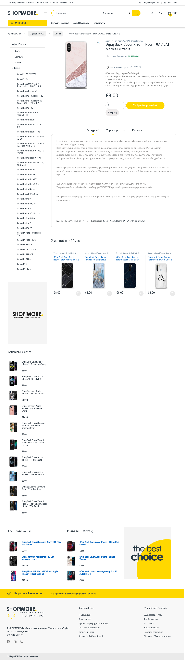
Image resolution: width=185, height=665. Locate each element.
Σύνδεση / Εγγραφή (60, 23)
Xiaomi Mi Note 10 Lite (26, 240)
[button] (98, 43)
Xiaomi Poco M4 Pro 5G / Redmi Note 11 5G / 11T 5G (29, 85)
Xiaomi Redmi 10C (25, 108)
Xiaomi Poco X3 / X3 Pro (27, 194)
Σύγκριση (137, 67)
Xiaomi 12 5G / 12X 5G (26, 74)
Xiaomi (57, 34)
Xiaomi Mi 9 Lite (24, 259)
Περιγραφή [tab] (92, 130)
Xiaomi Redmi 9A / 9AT (121, 41)
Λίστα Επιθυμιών (151, 627)
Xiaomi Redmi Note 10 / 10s (29, 158)
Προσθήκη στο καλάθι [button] (76, 293)
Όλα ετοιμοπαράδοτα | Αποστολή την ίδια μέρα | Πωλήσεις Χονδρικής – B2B (40, 3)
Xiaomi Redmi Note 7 (26, 189)
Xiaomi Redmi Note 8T (27, 179)
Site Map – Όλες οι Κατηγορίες (158, 636)
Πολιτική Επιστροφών (89, 627)
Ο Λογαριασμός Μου (150, 3)
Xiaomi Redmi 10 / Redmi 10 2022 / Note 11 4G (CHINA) (29, 102)
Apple (17, 51)
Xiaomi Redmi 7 (24, 223)
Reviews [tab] (137, 130)
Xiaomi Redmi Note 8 (68, 253)
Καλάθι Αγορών (151, 619)
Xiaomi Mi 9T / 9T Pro (26, 249)
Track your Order (86, 632)
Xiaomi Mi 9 (22, 264)
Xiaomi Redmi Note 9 (26, 170)
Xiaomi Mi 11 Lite (24, 245)
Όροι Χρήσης (85, 619)
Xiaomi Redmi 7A (24, 228)
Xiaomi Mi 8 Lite (24, 269)
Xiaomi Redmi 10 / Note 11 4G (30, 96)
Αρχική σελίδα (14, 34)
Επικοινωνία (172, 3)
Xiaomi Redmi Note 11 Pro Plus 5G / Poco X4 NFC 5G (30, 144)
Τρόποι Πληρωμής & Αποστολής (94, 623)
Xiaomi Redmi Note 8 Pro (28, 184)
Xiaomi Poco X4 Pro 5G (27, 91)
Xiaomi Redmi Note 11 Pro (28, 132)
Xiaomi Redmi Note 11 (26, 120)
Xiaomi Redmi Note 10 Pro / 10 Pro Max (30, 152)
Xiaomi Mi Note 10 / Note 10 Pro (29, 234)
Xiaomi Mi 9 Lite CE (25, 254)
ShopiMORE (14, 656)
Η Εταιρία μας (85, 615)
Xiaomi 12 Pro (23, 79)
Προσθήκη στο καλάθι (147, 105)
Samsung (19, 57)
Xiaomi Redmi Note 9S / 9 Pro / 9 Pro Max (30, 163)
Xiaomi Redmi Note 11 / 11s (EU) (29, 126)
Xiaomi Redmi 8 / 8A (26, 218)
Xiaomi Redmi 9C (24, 208)
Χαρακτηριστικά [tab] (115, 130)
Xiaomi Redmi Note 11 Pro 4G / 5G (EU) (30, 137)
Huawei (18, 62)
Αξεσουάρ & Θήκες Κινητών (91, 636)
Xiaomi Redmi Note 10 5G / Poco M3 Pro (29, 113)
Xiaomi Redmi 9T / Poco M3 (29, 213)
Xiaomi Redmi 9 (24, 199)
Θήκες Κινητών (37, 34)
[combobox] (76, 13)
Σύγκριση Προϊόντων (153, 632)
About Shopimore (81, 23)
